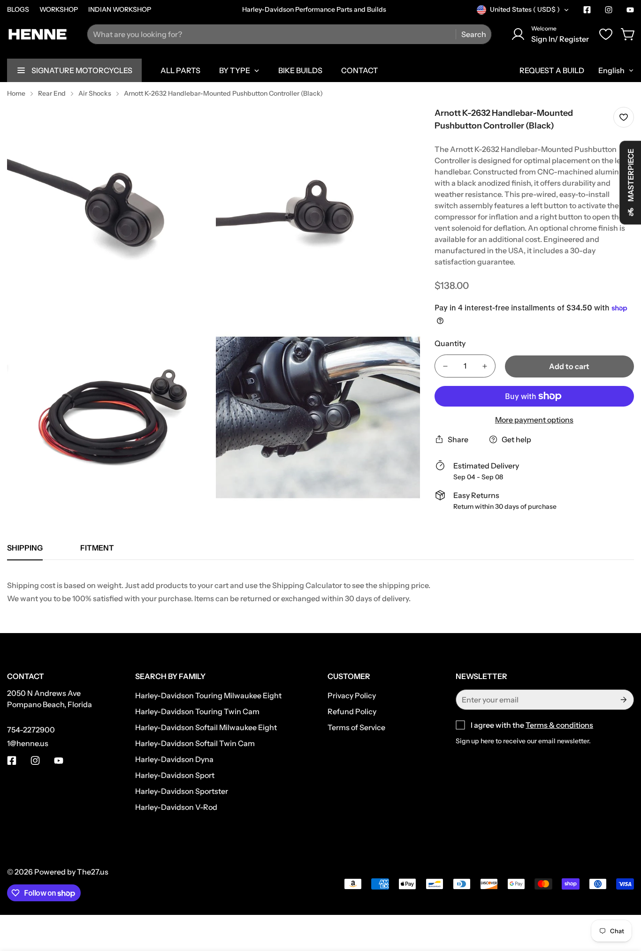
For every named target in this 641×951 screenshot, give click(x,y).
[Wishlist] (605, 34)
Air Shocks (94, 93)
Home (16, 93)
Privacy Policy (352, 695)
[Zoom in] (193, 126)
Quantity (450, 343)
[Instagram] (608, 10)
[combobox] (289, 34)
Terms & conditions (559, 725)
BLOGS (18, 9)
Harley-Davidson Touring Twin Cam (197, 711)
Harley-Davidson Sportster (181, 791)
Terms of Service (356, 727)
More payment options (534, 419)
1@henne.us (27, 743)
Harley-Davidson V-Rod (176, 807)
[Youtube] (630, 10)
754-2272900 (31, 729)
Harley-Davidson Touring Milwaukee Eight (208, 695)
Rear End (52, 93)
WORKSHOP (58, 9)
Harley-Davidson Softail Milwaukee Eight (206, 727)
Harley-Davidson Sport (174, 775)
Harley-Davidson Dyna (174, 759)
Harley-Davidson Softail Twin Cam (195, 743)
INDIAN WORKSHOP (119, 9)
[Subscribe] (623, 699)
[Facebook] (587, 10)
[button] (628, 34)
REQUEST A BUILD (551, 70)
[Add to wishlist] (623, 117)
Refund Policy (352, 711)
